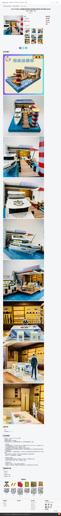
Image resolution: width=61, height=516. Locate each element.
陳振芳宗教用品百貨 (7, 6)
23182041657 (23, 6)
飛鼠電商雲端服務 (25, 514)
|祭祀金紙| (16, 2)
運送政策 (32, 508)
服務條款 (32, 504)
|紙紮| (26, 2)
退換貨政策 (33, 507)
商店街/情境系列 (16, 6)
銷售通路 (5, 505)
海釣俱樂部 (27, 18)
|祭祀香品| (21, 2)
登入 (36, 502)
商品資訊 (30, 12)
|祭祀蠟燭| (11, 2)
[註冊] (53, 2)
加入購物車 (27, 25)
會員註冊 (32, 502)
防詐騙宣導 (33, 509)
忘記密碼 (32, 503)
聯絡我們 (5, 503)
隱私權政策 (33, 505)
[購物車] (57, 2)
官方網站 (5, 504)
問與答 (4, 502)
